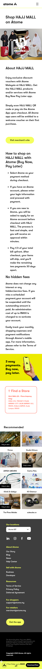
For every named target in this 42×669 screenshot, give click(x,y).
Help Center (11, 561)
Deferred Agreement (15, 592)
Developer (10, 575)
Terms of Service (13, 586)
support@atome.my (15, 603)
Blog (8, 555)
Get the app (15, 622)
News (8, 558)
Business (10, 572)
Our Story (10, 551)
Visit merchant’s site (20, 140)
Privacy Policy (12, 589)
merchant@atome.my (16, 610)
